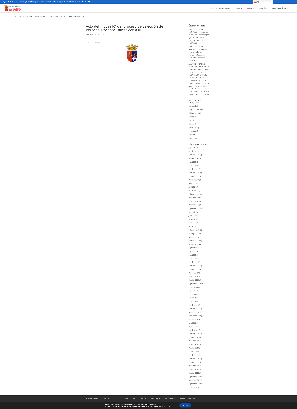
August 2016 (193, 387)
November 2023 (195, 201)
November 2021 (195, 276)
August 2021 (193, 287)
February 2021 (194, 309)
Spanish (260, 2)
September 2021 (195, 283)
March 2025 (193, 169)
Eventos (192, 120)
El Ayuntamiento (223, 8)
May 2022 (192, 255)
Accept (185, 405)
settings (167, 406)
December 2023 (195, 198)
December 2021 (195, 273)
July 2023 (192, 212)
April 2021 (192, 301)
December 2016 (195, 380)
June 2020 (192, 323)
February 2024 (194, 194)
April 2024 (192, 187)
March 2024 (193, 190)
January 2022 (193, 269)
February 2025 (194, 173)
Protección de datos (140, 398)
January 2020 (193, 337)
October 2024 (194, 180)
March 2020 (193, 330)
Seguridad (192, 131)
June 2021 (192, 294)
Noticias (18, 16)
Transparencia (169, 398)
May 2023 (192, 219)
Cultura (239, 8)
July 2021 (192, 291)
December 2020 (195, 312)
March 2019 (193, 355)
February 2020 (194, 333)
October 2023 (194, 205)
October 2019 (194, 348)
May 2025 (192, 162)
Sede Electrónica (279, 8)
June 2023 (192, 215)
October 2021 (194, 280)
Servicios (263, 8)
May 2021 (192, 298)
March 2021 (193, 305)
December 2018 (195, 366)
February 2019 (194, 359)
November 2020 (195, 316)
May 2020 (192, 326)
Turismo (250, 8)
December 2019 (195, 341)
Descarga (97, 43)
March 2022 (193, 262)
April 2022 (192, 258)
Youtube (191, 398)
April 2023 (192, 223)
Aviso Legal (155, 398)
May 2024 (192, 183)
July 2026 (192, 148)
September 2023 (195, 208)
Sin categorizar (194, 138)
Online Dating (194, 127)
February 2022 (194, 266)
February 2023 (194, 230)
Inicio (211, 8)
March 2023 (193, 226)
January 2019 (193, 362)
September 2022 (195, 248)
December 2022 (195, 237)
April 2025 (192, 165)
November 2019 (195, 344)
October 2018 (194, 373)
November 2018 (195, 369)
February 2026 (194, 155)
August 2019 (193, 351)
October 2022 (194, 244)
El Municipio (193, 113)
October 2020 (194, 319)
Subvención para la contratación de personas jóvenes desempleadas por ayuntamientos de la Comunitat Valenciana (199, 34)
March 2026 (193, 151)
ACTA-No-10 (89, 43)
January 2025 (193, 176)
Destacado (193, 106)
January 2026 (193, 158)
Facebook (181, 398)
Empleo (191, 117)
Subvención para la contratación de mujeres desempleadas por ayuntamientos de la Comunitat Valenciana (198, 52)
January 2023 (193, 233)
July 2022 (192, 251)
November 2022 (195, 240)
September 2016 (195, 384)
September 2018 (195, 376)
